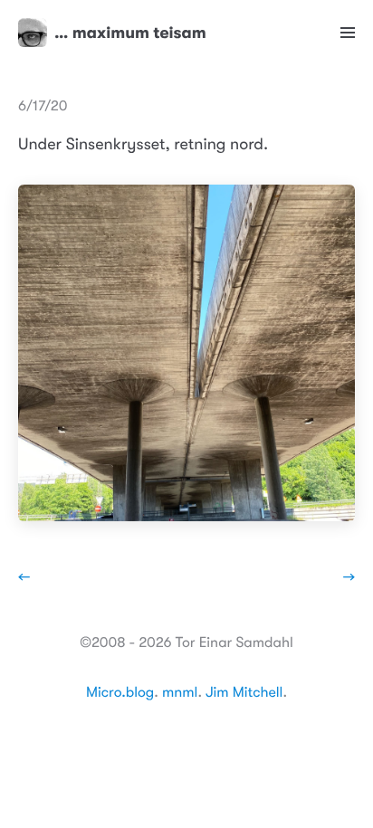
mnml (179, 692)
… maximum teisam (130, 33)
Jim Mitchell (244, 692)
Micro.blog (120, 692)
